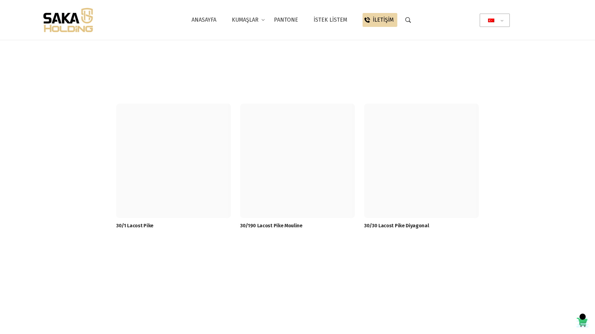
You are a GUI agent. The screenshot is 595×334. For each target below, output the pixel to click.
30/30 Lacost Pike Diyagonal (396, 226)
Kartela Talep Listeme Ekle (175, 276)
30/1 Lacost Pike (134, 226)
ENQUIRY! (175, 257)
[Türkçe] (493, 20)
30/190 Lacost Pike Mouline (271, 226)
